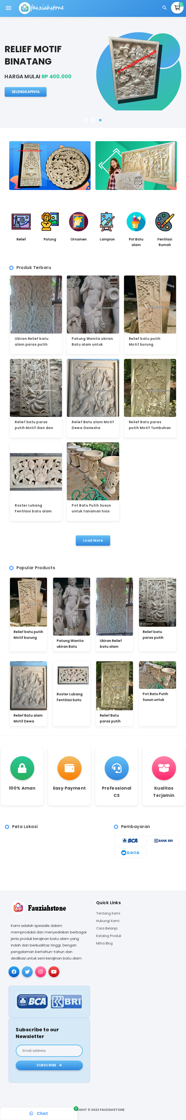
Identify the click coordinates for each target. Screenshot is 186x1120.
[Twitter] (27, 971)
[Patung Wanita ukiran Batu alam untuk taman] (71, 607)
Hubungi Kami (107, 921)
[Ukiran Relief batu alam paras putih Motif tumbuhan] (114, 607)
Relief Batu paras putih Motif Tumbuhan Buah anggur (150, 428)
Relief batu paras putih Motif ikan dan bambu (34, 428)
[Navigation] (8, 8)
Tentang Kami (108, 913)
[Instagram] (40, 971)
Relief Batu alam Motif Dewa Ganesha (28, 718)
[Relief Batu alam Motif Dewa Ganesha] (28, 685)
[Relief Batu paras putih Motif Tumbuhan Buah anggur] (114, 685)
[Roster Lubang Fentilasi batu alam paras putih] (71, 675)
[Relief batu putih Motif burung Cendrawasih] (28, 602)
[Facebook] (13, 971)
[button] (85, 120)
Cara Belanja (106, 928)
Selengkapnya (26, 92)
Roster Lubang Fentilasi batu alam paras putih (33, 511)
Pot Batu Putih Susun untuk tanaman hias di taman (91, 511)
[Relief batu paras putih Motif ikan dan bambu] (157, 602)
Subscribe (47, 1065)
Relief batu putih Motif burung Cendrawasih (145, 344)
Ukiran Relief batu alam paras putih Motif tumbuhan (31, 344)
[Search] (165, 8)
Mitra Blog (104, 943)
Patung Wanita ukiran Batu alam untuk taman (92, 344)
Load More (93, 540)
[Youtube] (53, 971)
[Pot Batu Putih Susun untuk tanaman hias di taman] (157, 675)
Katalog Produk (108, 936)
